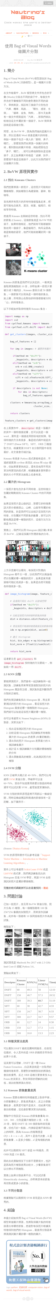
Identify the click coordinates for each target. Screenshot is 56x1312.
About (9, 33)
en (19, 63)
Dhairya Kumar (20, 848)
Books (36, 33)
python (14, 1287)
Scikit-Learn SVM (33, 869)
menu (49, 3)
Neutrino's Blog (28, 15)
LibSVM (8, 873)
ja (22, 63)
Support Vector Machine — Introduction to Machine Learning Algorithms (27, 859)
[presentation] (13, 1136)
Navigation (22, 33)
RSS (45, 33)
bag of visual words (21, 1290)
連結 (45, 888)
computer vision (35, 1287)
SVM (12, 779)
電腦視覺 (23, 1287)
